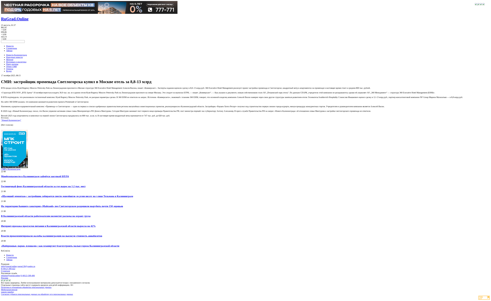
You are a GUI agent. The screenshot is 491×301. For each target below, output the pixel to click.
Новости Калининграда (16, 55)
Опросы (9, 69)
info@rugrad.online (9, 266)
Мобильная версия (9, 290)
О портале (5, 271)
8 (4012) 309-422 (8, 269)
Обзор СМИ (11, 66)
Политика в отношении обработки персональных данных (26, 287)
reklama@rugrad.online (10, 275)
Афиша (9, 51)
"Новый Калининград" (11, 120)
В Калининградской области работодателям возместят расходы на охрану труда (46, 216)
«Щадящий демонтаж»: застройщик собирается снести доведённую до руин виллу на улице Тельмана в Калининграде (67, 196)
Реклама (4, 278)
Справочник (11, 48)
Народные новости (14, 57)
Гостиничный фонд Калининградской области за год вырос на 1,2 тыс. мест (43, 186)
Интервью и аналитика (16, 62)
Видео (9, 71)
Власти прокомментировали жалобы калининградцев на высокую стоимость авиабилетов (51, 236)
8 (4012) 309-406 (28, 275)
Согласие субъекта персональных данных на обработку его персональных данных (37, 294)
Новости (10, 46)
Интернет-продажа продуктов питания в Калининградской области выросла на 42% (48, 226)
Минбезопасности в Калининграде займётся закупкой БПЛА (35, 176)
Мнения (9, 60)
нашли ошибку (7, 292)
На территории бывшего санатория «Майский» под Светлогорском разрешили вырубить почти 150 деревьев (62, 206)
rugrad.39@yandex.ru (26, 266)
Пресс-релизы (12, 64)
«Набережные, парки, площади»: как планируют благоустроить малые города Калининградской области (60, 246)
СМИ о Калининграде (10, 169)
